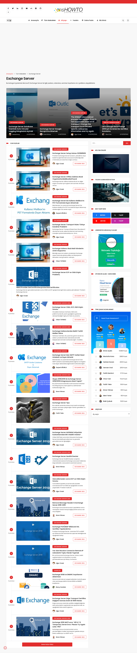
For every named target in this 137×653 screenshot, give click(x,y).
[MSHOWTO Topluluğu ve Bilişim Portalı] (68, 10)
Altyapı (64, 20)
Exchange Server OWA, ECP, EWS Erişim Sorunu (67, 308)
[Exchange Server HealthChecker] (33, 460)
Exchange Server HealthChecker (65, 456)
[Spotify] (36, 8)
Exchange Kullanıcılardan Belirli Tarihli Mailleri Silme (67, 332)
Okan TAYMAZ (61, 261)
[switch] (9, 20)
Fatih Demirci (108, 373)
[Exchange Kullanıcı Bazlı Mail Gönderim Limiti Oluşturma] (33, 252)
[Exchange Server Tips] (33, 410)
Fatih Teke (60, 413)
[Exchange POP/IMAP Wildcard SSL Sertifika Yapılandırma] (33, 531)
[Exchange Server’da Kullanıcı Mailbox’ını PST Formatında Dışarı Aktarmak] (33, 205)
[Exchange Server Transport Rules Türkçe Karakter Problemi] (33, 229)
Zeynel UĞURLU (61, 213)
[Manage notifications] (5, 647)
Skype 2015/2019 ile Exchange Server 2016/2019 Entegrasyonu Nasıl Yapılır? (67, 380)
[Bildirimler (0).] (128, 20)
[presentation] (7, 113)
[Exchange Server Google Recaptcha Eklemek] (52, 113)
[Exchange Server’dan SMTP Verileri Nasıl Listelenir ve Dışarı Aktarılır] (33, 359)
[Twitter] (13, 8)
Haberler (57, 570)
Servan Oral (108, 368)
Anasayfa (35, 20)
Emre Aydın (110, 333)
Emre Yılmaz (60, 391)
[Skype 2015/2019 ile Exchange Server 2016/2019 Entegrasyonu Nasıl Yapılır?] (33, 383)
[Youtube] (27, 8)
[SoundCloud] (31, 8)
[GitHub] (40, 8)
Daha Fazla (88, 20)
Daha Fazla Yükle (47, 644)
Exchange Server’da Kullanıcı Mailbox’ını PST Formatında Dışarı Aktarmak (68, 202)
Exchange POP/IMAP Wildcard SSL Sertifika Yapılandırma (65, 528)
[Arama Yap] (123, 20)
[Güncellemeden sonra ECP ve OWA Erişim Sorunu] (33, 483)
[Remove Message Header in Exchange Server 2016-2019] (33, 507)
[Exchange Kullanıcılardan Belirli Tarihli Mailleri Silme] (33, 335)
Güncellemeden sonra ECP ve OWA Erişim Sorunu (68, 480)
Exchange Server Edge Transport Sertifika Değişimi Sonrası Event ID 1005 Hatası (69, 599)
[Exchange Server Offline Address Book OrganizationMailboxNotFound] (33, 181)
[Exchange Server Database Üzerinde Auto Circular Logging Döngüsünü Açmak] (21, 113)
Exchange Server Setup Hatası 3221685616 (69, 153)
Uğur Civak (60, 164)
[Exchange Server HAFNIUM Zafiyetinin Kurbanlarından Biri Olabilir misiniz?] (33, 436)
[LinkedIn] (17, 8)
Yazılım (75, 20)
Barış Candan (61, 587)
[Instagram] (22, 8)
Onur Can (107, 379)
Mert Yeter (107, 396)
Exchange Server (60, 149)
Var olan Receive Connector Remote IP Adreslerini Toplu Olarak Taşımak (67, 552)
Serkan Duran (121, 337)
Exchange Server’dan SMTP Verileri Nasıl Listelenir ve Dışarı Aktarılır (68, 356)
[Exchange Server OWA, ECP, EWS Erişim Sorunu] (33, 311)
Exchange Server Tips (61, 403)
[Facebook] (8, 8)
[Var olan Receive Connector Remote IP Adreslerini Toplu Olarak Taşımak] (33, 555)
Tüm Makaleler (50, 20)
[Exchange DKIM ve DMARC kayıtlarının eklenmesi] (33, 578)
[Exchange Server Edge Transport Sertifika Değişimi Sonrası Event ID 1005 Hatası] (33, 601)
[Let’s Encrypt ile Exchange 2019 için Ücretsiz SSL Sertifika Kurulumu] (115, 113)
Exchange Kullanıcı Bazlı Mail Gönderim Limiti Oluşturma (68, 249)
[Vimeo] (8, 12)
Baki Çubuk (107, 401)
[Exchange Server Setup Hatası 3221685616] (33, 157)
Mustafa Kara (99, 335)
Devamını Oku (80, 163)
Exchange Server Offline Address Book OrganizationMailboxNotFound (67, 178)
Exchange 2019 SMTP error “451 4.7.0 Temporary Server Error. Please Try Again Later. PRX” (68, 624)
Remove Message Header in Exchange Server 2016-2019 (67, 504)
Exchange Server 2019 (62, 303)
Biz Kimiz (102, 20)
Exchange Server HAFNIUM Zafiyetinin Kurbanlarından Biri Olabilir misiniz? (67, 433)
